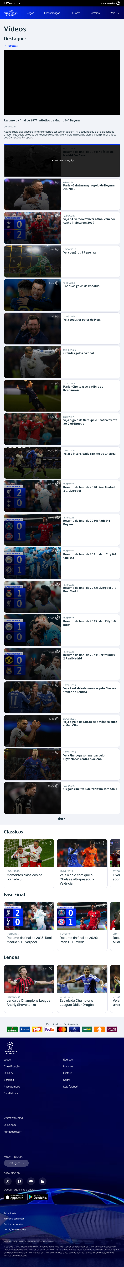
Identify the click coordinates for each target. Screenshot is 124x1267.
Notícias (68, 1066)
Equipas (68, 1059)
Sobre (66, 1080)
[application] (62, 82)
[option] (62, 160)
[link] (30, 13)
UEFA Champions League (10, 13)
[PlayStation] (25, 1029)
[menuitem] (31, 13)
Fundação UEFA (13, 1131)
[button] (113, 13)
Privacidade (10, 1213)
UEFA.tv (8, 1073)
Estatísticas (11, 1093)
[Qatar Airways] (112, 1029)
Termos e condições (14, 1218)
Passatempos (12, 1086)
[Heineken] (12, 1029)
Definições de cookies (15, 1229)
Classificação (12, 1066)
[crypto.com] (74, 1029)
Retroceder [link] (13, 45)
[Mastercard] (62, 1029)
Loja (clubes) (71, 1086)
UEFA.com (10, 1125)
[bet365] (87, 1029)
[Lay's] (37, 1029)
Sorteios (9, 1080)
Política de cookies (13, 1224)
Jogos (7, 1059)
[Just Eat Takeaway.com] (99, 1029)
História (67, 1073)
